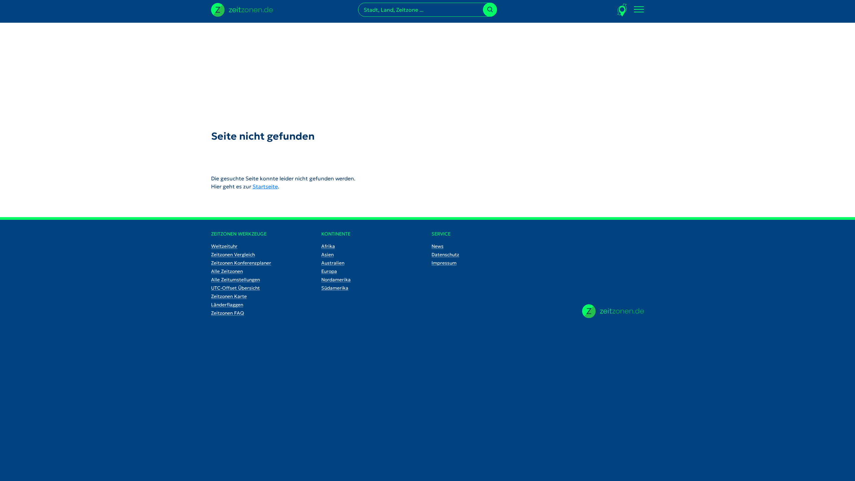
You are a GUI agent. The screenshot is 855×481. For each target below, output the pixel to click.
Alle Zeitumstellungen (235, 280)
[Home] (613, 311)
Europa (329, 271)
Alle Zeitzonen (227, 271)
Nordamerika (336, 280)
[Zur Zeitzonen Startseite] (242, 9)
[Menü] (639, 9)
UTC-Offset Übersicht (235, 288)
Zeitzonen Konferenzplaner (241, 263)
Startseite (265, 186)
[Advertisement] (427, 69)
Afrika (328, 246)
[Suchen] (490, 10)
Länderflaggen (227, 305)
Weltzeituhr (224, 246)
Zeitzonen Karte (229, 296)
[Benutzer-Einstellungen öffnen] (622, 10)
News (438, 246)
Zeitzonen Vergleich (233, 255)
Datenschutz (445, 255)
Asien (327, 255)
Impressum (444, 263)
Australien (332, 263)
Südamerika (334, 288)
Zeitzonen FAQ (227, 313)
